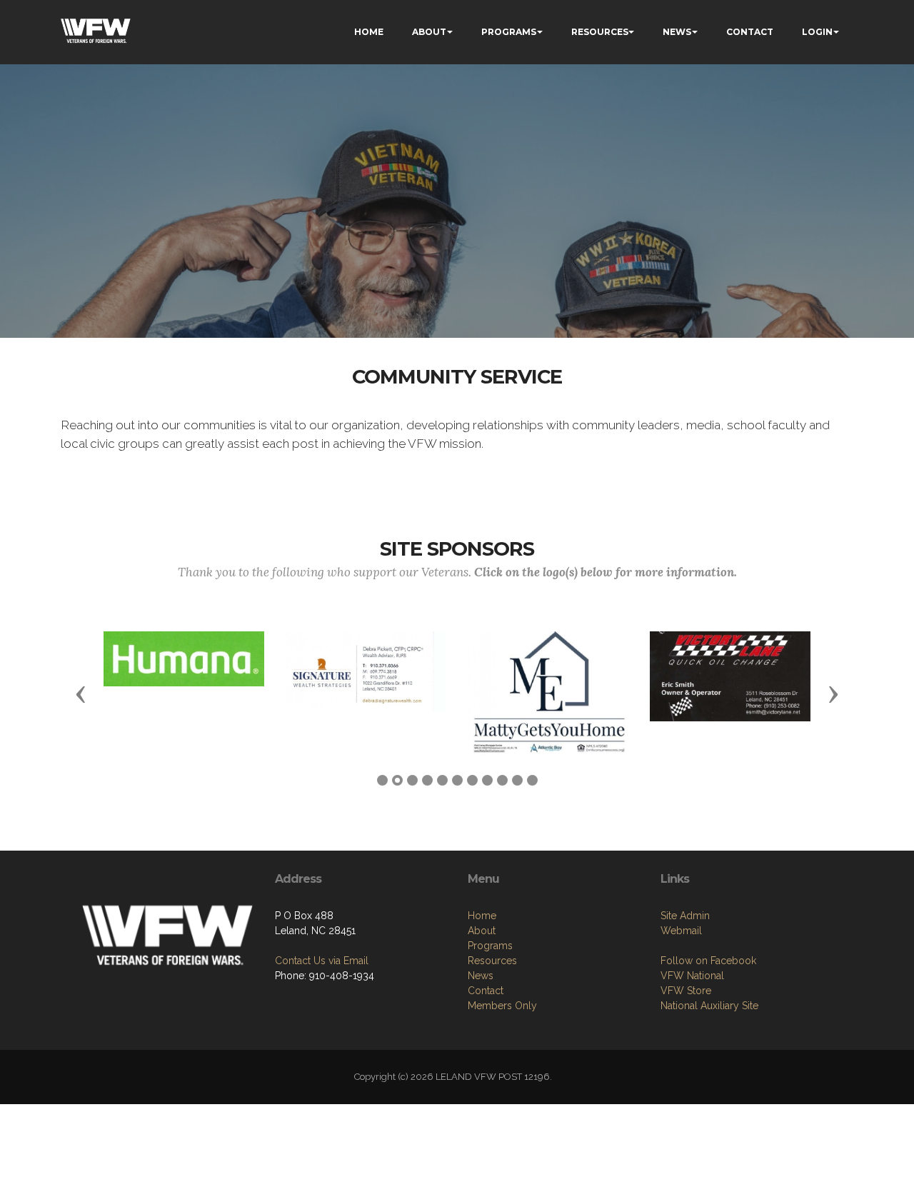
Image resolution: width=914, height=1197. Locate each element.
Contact (485, 990)
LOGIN (817, 31)
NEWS (677, 31)
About (482, 930)
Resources (492, 960)
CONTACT (749, 31)
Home (482, 915)
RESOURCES (599, 31)
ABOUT (429, 31)
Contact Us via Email (321, 960)
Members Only (502, 1005)
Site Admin (685, 915)
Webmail (681, 930)
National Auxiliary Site (709, 1005)
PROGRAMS (508, 31)
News (480, 975)
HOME (368, 31)
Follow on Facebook (708, 960)
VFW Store (686, 990)
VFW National (692, 975)
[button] (81, 693)
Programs (490, 945)
